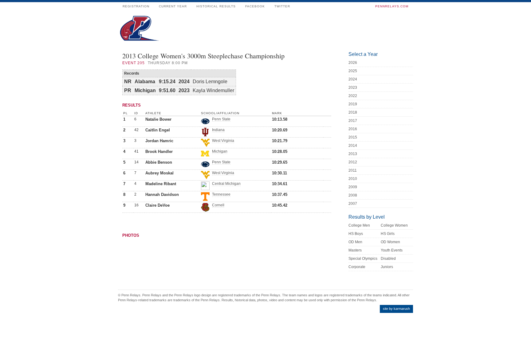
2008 (352, 195)
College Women (394, 225)
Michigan (219, 151)
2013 (352, 154)
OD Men (355, 242)
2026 (352, 62)
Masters (355, 250)
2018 (352, 112)
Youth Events (392, 250)
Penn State (221, 119)
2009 (352, 187)
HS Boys (355, 234)
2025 (352, 71)
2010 (352, 179)
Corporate (356, 267)
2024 (352, 79)
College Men (359, 225)
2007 (352, 203)
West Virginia (223, 140)
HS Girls (388, 234)
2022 (352, 96)
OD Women (390, 242)
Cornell (218, 205)
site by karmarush (396, 308)
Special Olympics (362, 258)
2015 (352, 137)
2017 (352, 121)
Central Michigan (226, 183)
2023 (352, 87)
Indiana (218, 130)
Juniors (387, 267)
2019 (352, 104)
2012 (352, 162)
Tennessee (221, 194)
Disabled (388, 258)
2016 (352, 129)
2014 (352, 145)
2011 (352, 170)
